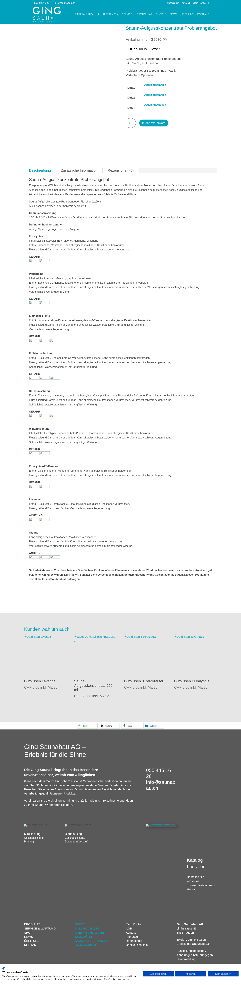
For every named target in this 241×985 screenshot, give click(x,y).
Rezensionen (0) (121, 170)
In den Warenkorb (153, 123)
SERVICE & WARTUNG (40, 928)
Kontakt (203, 14)
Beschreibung (40, 170)
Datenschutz (134, 940)
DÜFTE (80, 924)
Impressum (133, 936)
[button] (87, 726)
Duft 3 (131, 107)
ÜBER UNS (31, 940)
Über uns (187, 14)
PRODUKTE (32, 924)
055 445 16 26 (41, 2)
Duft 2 (131, 97)
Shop (159, 14)
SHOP (28, 932)
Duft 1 (131, 87)
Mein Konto (199, 3)
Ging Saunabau (85, 14)
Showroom (173, 3)
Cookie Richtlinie (137, 945)
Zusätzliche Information (79, 170)
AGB (129, 928)
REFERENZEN (110, 14)
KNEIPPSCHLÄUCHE (89, 932)
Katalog (186, 3)
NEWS (28, 936)
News (173, 14)
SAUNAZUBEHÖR (87, 945)
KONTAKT (31, 945)
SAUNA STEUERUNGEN (91, 940)
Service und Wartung (137, 14)
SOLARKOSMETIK (87, 928)
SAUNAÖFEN (84, 936)
